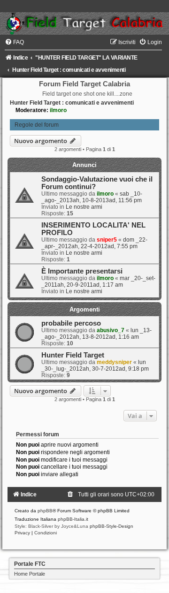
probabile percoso (71, 323)
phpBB (45, 510)
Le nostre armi (84, 207)
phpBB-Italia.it (73, 519)
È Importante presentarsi (82, 271)
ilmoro (58, 110)
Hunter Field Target (72, 355)
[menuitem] (14, 42)
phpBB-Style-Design (111, 526)
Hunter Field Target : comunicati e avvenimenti (72, 102)
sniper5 (107, 239)
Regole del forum (37, 125)
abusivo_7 (110, 330)
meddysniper (114, 362)
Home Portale (29, 574)
